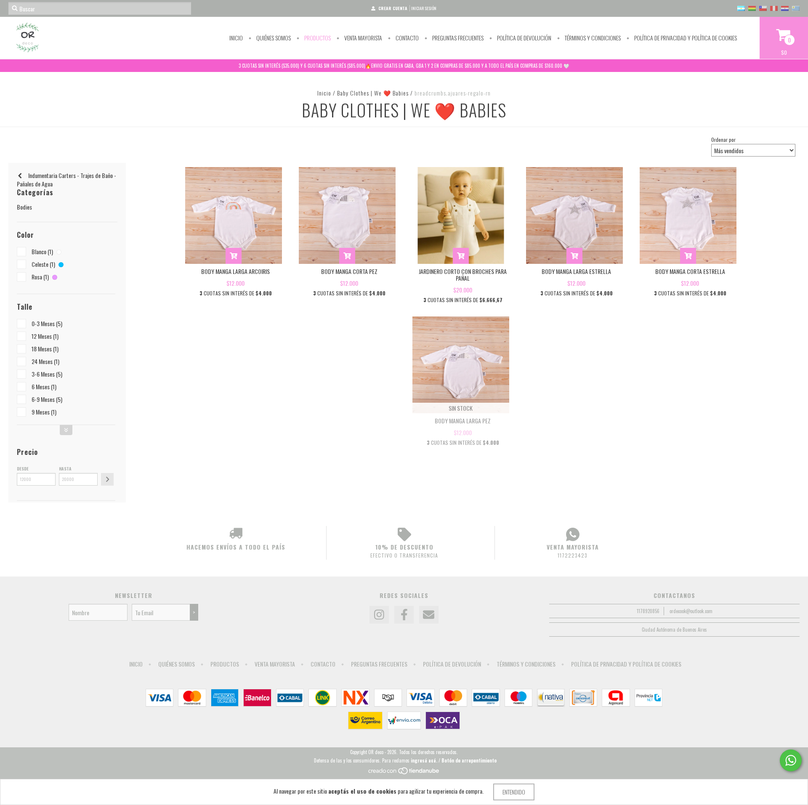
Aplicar (107, 479)
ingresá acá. (424, 760)
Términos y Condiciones (592, 37)
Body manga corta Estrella (690, 271)
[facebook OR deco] (404, 615)
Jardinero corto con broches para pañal (463, 274)
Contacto (406, 37)
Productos (317, 37)
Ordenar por (723, 139)
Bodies (24, 206)
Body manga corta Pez (349, 271)
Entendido (513, 791)
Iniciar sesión (423, 8)
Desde (23, 468)
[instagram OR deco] (379, 615)
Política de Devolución (523, 37)
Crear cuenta (392, 8)
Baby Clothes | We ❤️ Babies (373, 92)
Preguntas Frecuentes (457, 37)
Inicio (236, 37)
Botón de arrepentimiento (469, 760)
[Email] (429, 615)
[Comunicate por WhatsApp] (791, 760)
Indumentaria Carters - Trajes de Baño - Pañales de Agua (66, 179)
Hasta (65, 468)
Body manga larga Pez (463, 420)
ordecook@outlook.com (691, 611)
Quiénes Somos (273, 37)
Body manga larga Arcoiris (235, 271)
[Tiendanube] (404, 772)
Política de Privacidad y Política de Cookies (685, 37)
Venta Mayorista (362, 37)
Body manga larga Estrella (576, 271)
